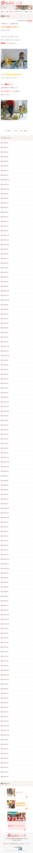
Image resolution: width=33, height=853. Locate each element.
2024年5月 (5, 267)
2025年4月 (5, 217)
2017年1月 (5, 665)
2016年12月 (5, 670)
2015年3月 (5, 767)
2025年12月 (5, 180)
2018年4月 (5, 596)
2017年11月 (5, 619)
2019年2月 (5, 550)
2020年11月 (5, 462)
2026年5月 (5, 156)
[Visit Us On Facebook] (20, 849)
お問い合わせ (16, 843)
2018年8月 (5, 577)
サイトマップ (26, 843)
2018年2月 (5, 605)
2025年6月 (5, 207)
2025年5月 (5, 212)
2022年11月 (5, 351)
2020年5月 (5, 485)
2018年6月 (5, 587)
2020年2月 (5, 499)
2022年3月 (5, 388)
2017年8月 (5, 633)
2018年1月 (5, 610)
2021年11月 (5, 406)
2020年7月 (5, 476)
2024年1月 (5, 286)
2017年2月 (5, 661)
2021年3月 (5, 443)
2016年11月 (5, 675)
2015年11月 (5, 730)
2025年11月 (5, 184)
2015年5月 (5, 758)
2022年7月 (5, 369)
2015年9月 (5, 739)
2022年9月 (5, 360)
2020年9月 (5, 471)
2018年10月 (5, 568)
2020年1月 (5, 503)
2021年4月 (5, 439)
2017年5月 (5, 647)
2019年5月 (5, 536)
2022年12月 (5, 346)
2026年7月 (5, 147)
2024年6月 (5, 263)
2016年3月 (5, 712)
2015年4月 (5, 762)
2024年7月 (5, 258)
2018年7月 (5, 582)
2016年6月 (5, 698)
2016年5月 (5, 702)
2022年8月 (5, 365)
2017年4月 (5, 651)
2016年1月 (5, 721)
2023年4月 (5, 328)
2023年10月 (5, 300)
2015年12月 (5, 725)
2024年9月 (5, 249)
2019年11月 (5, 513)
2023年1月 (5, 341)
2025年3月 (5, 221)
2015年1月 (5, 776)
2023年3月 (5, 332)
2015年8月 (5, 744)
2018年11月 (5, 564)
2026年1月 (5, 175)
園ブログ (29, 20)
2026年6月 (5, 152)
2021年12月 (5, 402)
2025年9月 (5, 193)
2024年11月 (5, 240)
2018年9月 (5, 573)
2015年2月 (5, 772)
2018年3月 (5, 601)
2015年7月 (5, 749)
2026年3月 (5, 166)
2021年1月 (5, 453)
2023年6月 (5, 318)
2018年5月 (5, 591)
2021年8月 (5, 420)
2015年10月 (5, 735)
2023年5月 (5, 323)
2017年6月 (5, 642)
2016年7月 (5, 693)
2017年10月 (5, 624)
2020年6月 (5, 480)
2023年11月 (5, 295)
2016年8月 (5, 688)
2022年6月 (5, 374)
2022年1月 (5, 397)
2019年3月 (5, 545)
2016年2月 (5, 716)
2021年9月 (5, 415)
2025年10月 (5, 189)
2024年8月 (5, 254)
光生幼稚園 (16, 847)
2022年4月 (5, 383)
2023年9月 (5, 304)
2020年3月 (5, 494)
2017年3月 (5, 656)
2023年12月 (5, 291)
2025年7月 (5, 203)
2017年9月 (5, 628)
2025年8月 (5, 198)
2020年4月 (5, 490)
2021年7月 (5, 425)
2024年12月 (5, 235)
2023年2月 (5, 337)
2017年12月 (5, 614)
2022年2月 (5, 392)
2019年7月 (5, 527)
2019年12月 (5, 508)
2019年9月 (5, 522)
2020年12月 (5, 457)
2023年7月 (5, 314)
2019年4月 (5, 540)
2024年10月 (5, 244)
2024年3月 (5, 277)
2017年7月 (5, 638)
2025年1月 (5, 230)
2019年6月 (5, 531)
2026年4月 (5, 161)
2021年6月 (5, 429)
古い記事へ (8, 131)
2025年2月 (5, 226)
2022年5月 (5, 378)
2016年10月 (5, 679)
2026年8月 (5, 143)
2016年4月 (5, 707)
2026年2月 (5, 170)
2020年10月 (5, 466)
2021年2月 (5, 448)
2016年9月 (5, 684)
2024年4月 (5, 272)
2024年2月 (5, 281)
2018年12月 (5, 559)
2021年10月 (5, 411)
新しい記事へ (24, 131)
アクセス (7, 843)
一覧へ (16, 131)
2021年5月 (5, 434)
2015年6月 (5, 753)
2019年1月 (5, 554)
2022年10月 (5, 355)
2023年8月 (5, 309)
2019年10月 (5, 517)
